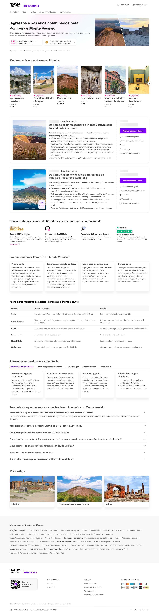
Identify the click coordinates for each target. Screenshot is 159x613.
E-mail (51, 587)
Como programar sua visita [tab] (49, 366)
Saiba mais (13, 244)
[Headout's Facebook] (143, 610)
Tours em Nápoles (77, 545)
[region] (79, 88)
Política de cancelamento (94, 594)
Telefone (52, 583)
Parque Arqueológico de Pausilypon (55, 534)
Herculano (54, 530)
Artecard (23, 549)
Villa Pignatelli (32, 534)
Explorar (15, 12)
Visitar (33, 12)
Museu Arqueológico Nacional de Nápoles (26, 538)
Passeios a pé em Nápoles (97, 545)
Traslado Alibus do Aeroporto (126, 538)
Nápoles (13, 51)
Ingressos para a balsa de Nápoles (23, 541)
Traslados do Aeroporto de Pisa (51, 553)
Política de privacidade (93, 587)
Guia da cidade (65, 12)
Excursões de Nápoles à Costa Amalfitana (126, 545)
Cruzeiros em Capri (46, 541)
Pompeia (35, 51)
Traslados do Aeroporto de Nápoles (98, 538)
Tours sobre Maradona (82, 541)
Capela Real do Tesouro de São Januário (87, 534)
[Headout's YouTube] (139, 610)
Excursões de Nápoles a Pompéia (55, 545)
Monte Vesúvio (24, 51)
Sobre (25, 12)
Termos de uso (89, 591)
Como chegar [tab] (72, 366)
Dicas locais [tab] (105, 366)
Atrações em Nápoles (47, 12)
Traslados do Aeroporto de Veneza (23, 553)
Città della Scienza (134, 530)
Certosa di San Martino (91, 530)
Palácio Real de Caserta (38, 530)
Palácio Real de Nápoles (70, 530)
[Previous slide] (16, 140)
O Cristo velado (118, 530)
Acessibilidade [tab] (89, 366)
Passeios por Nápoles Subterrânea (107, 541)
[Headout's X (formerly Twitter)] (148, 610)
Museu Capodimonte (53, 538)
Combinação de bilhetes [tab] (21, 366)
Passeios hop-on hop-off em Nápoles (24, 545)
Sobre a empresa (90, 583)
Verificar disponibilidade (133, 131)
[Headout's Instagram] (135, 610)
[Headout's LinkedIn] (131, 610)
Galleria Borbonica (17, 534)
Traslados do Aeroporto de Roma (85, 549)
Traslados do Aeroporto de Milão (113, 549)
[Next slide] (149, 83)
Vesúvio (106, 530)
